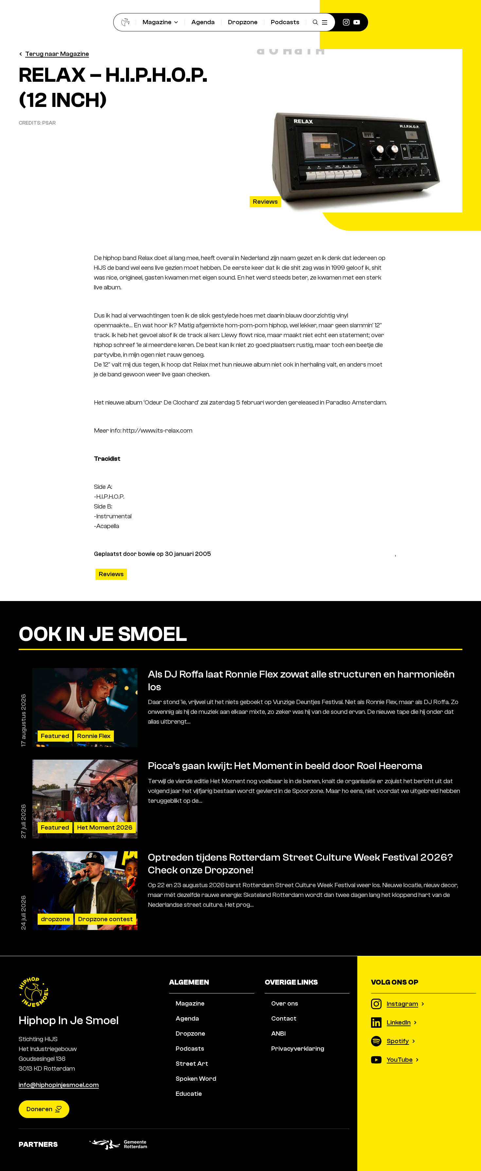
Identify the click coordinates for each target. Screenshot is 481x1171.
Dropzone (243, 22)
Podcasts (285, 22)
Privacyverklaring (297, 1048)
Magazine (157, 22)
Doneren (39, 1109)
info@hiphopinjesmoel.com (59, 1085)
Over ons (284, 1003)
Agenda (203, 22)
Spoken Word (196, 1078)
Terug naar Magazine (57, 54)
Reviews (265, 201)
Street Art (192, 1063)
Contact (283, 1018)
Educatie (189, 1093)
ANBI (278, 1033)
